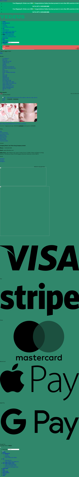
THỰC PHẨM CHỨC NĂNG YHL (9, 31)
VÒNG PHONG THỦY (7, 84)
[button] (1, 53)
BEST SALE (4, 60)
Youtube (2, 160)
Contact (4, 43)
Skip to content (3, 0)
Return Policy (3, 138)
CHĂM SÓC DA (5, 62)
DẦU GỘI (4, 65)
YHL (3, 28)
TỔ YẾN (4, 24)
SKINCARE (4, 26)
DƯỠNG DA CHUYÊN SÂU (8, 67)
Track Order (5, 41)
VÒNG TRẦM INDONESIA (8, 34)
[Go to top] (0, 447)
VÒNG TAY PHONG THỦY (8, 35)
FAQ (1, 131)
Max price (77, 93)
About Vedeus (5, 42)
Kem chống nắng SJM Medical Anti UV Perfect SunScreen (13, 123)
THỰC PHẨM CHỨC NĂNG (8, 27)
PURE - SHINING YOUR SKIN (8, 72)
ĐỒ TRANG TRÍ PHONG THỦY (9, 36)
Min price (73, 93)
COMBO (4, 64)
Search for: (5, 449)
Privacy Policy (3, 139)
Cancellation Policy (4, 134)
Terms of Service (4, 132)
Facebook (2, 158)
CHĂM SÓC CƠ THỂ (6, 61)
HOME (3, 21)
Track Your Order (4, 141)
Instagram (2, 161)
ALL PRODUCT (5, 58)
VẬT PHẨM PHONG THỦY (8, 32)
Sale (3, 73)
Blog (3, 39)
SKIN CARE (4, 75)
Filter (1, 93)
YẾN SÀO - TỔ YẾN (6, 88)
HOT (3, 69)
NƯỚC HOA (5, 38)
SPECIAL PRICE (5, 79)
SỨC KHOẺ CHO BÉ (6, 80)
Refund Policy (3, 135)
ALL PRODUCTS (6, 23)
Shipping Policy (3, 136)
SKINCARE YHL (5, 30)
